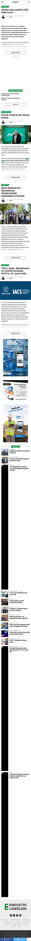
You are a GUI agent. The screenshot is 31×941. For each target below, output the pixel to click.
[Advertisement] (15, 73)
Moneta (20, 926)
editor (11, 17)
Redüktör (25, 924)
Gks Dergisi (26, 922)
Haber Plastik (17, 924)
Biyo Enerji (8, 924)
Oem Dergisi (18, 922)
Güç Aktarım (5, 919)
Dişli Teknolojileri (16, 919)
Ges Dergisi (13, 926)
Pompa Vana (26, 919)
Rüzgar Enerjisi (8, 922)
